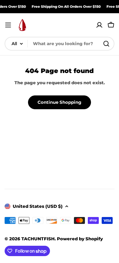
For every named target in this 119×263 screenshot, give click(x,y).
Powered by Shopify (80, 238)
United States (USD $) (38, 206)
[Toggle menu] (8, 25)
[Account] (99, 25)
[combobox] (59, 44)
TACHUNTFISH (38, 238)
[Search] (106, 43)
